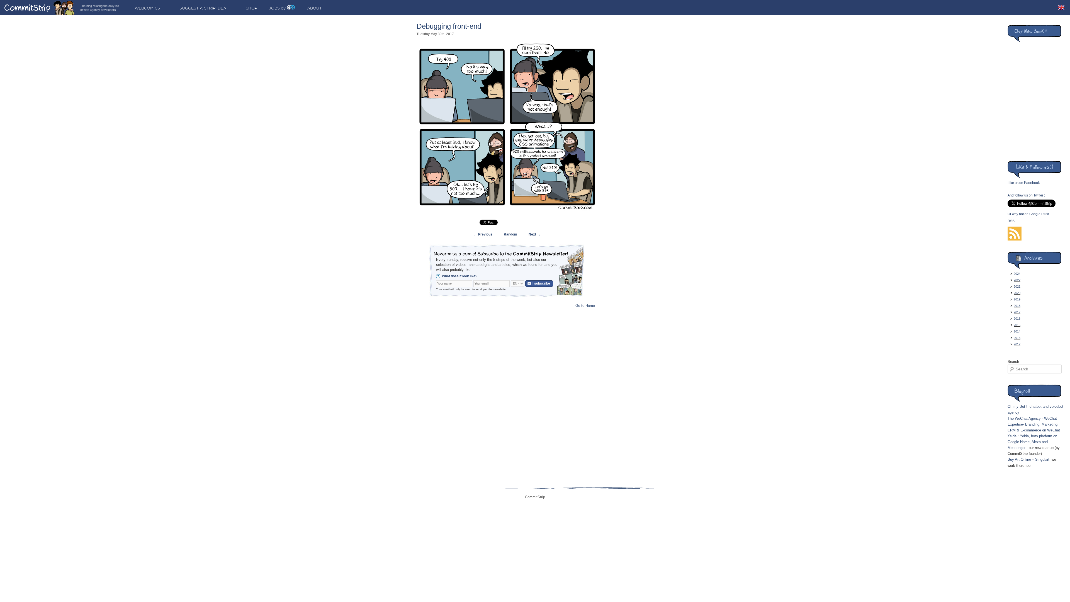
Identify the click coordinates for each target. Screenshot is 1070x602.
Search (1013, 362)
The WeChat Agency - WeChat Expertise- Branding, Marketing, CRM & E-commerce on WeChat (1034, 424)
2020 (1017, 293)
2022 (1017, 280)
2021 (1017, 286)
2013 (1017, 337)
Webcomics (147, 8)
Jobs (274, 8)
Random (510, 234)
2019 (1017, 299)
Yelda (1012, 436)
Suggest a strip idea (202, 8)
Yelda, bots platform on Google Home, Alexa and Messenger (1032, 442)
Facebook (1032, 183)
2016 (1017, 318)
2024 (1017, 273)
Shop (251, 8)
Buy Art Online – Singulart (1028, 459)
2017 (1017, 312)
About (314, 8)
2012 (1017, 344)
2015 (1017, 325)
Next (535, 234)
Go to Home (585, 306)
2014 (1017, 331)
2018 (1017, 305)
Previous (483, 234)
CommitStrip (39, 7)
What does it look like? (459, 276)
